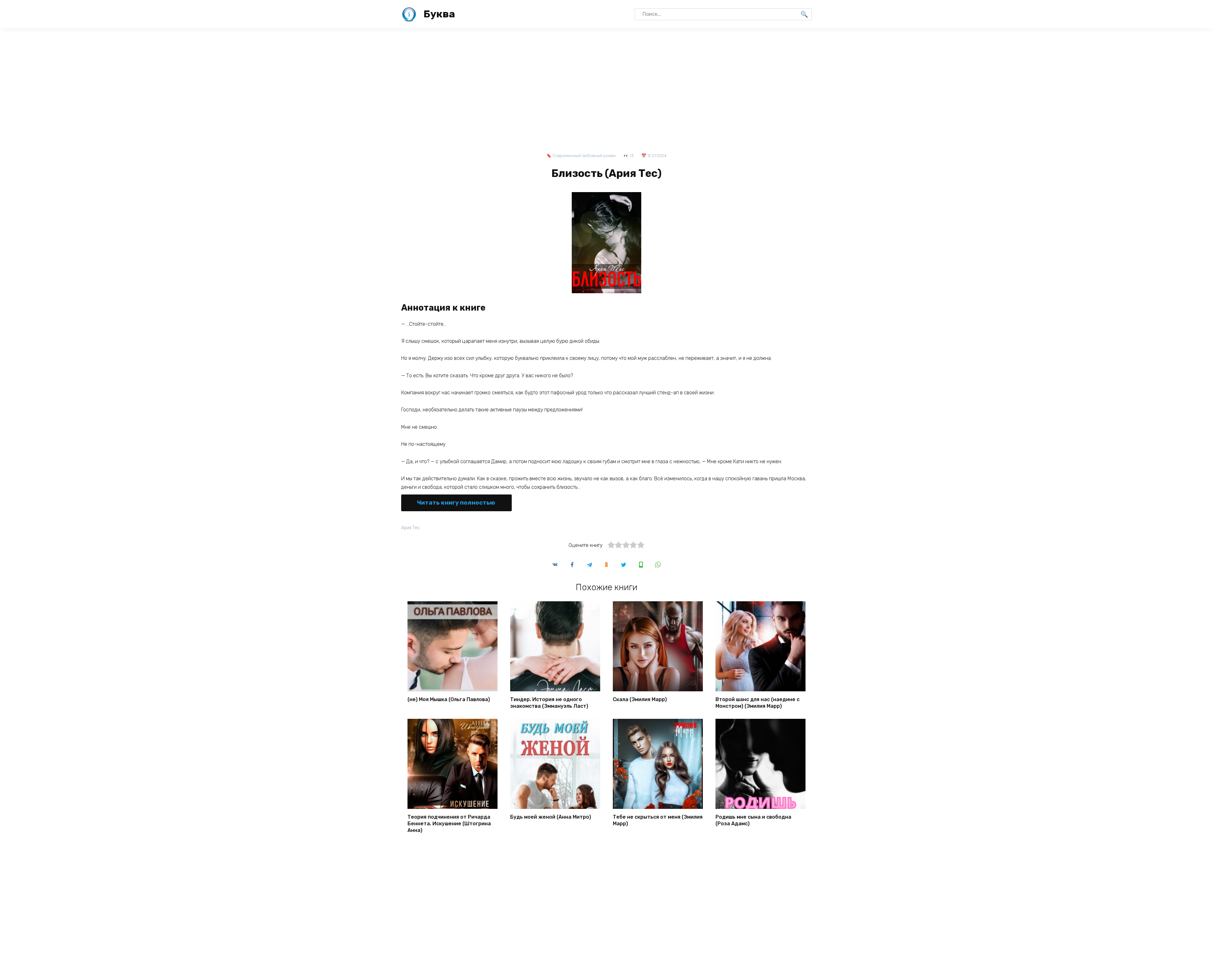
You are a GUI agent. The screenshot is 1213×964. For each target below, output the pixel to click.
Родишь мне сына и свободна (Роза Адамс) (753, 820)
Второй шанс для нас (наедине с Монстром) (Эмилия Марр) (757, 702)
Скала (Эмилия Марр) (640, 699)
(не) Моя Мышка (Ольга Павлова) (448, 699)
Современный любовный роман (584, 155)
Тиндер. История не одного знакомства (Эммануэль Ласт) (549, 702)
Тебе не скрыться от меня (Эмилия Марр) (658, 820)
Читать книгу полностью (456, 502)
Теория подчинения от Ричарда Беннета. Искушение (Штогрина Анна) (449, 823)
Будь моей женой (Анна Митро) (550, 817)
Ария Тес (410, 528)
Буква (439, 14)
